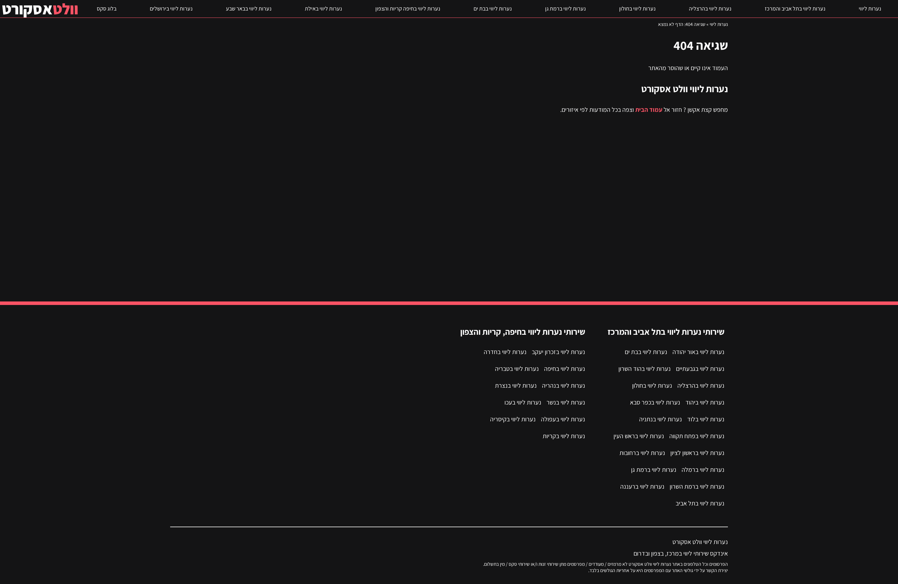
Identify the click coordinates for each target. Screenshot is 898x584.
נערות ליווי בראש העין (639, 436)
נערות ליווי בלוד (705, 419)
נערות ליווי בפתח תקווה (696, 436)
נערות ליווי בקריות (564, 436)
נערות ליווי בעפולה (563, 419)
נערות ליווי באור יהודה (698, 352)
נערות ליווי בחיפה (564, 369)
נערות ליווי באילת (323, 8)
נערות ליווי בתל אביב (700, 503)
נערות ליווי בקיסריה (513, 419)
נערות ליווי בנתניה (660, 419)
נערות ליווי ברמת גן (565, 8)
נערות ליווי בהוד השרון (644, 369)
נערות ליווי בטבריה (517, 369)
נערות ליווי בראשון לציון (697, 453)
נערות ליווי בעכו (522, 402)
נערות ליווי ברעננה (642, 486)
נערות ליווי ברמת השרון (697, 486)
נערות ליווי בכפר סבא (655, 402)
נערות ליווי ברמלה (703, 470)
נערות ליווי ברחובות (642, 453)
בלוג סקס (106, 8)
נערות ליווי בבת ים (493, 8)
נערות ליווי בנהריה (563, 385)
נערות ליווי (870, 8)
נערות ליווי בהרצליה (710, 8)
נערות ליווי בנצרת (516, 385)
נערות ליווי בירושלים (171, 8)
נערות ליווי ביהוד (704, 402)
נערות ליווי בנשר (566, 402)
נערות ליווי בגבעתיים (700, 369)
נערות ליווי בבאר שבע (249, 8)
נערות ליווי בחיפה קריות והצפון (407, 8)
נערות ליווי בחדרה (505, 352)
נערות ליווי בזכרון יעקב (558, 352)
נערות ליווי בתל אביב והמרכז (795, 8)
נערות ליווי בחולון (637, 8)
